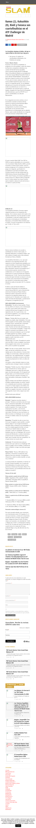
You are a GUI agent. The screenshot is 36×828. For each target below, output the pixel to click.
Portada (10, 537)
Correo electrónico (10, 600)
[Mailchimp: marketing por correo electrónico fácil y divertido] (27, 643)
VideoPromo (8, 808)
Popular (21, 684)
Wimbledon (8, 809)
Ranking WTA (8, 795)
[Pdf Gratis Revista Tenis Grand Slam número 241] (10, 746)
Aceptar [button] (18, 825)
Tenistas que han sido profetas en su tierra (16, 568)
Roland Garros (8, 796)
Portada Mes (8, 790)
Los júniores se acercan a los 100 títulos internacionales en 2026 (17, 551)
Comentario (8, 583)
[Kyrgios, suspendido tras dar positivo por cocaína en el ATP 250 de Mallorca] (10, 726)
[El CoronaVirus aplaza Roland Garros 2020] (10, 761)
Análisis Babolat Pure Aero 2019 (20, 734)
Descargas (7, 774)
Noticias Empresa (9, 785)
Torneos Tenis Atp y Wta (11, 802)
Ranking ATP (8, 793)
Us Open (7, 803)
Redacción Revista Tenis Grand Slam (15, 39)
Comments (10, 687)
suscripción (8, 799)
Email (7, 630)
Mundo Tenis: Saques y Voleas (12, 783)
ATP (9, 534)
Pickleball (7, 789)
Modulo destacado (9, 780)
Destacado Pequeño (10, 776)
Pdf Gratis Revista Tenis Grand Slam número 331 (17, 651)
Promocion (8, 792)
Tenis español (12, 539)
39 (22, 739)
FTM (20, 534)
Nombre (7, 596)
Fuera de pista (8, 779)
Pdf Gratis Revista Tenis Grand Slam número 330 (17, 662)
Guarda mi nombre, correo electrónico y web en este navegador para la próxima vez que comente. (17, 612)
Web (6, 605)
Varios (6, 805)
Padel (6, 787)
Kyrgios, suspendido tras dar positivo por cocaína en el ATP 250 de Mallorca (16, 562)
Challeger (14, 534)
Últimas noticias (11, 684)
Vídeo (6, 806)
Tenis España (17, 537)
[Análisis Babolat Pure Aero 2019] (10, 739)
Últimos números (10, 647)
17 (21, 750)
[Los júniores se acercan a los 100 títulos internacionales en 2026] (10, 697)
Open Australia (9, 786)
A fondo (7, 770)
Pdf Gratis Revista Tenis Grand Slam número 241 (21, 744)
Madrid (24, 534)
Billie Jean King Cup (9, 771)
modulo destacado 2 (10, 782)
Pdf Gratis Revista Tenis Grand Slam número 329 (17, 673)
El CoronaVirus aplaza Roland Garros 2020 (20, 755)
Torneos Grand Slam (10, 800)
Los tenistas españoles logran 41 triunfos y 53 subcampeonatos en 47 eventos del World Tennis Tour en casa (17, 556)
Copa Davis (8, 773)
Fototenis (7, 777)
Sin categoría (8, 798)
